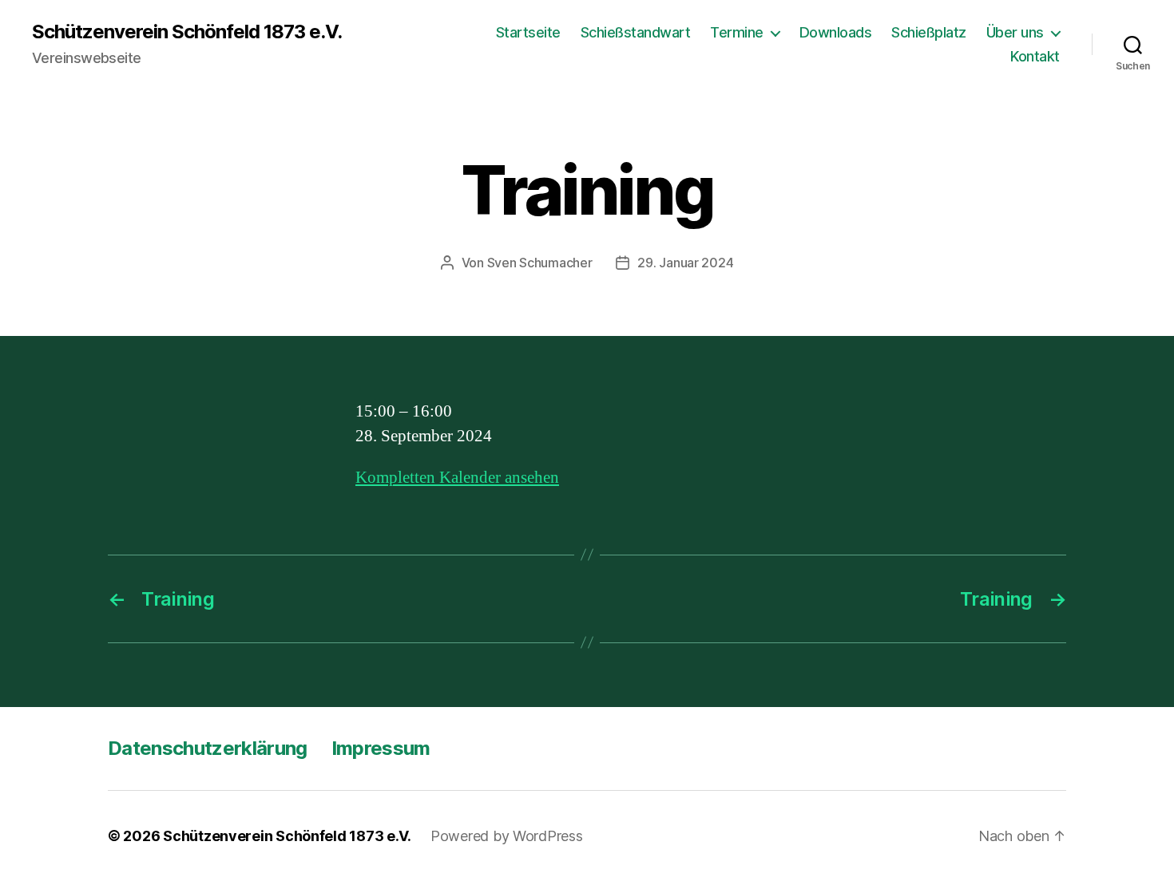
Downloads (835, 32)
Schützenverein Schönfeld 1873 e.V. (187, 31)
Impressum (380, 748)
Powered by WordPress (506, 836)
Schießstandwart (636, 32)
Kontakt (1035, 56)
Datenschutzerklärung (207, 748)
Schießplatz (928, 32)
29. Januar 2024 (685, 263)
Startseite (528, 32)
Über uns (1015, 32)
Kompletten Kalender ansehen (457, 477)
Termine (736, 32)
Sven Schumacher (540, 263)
